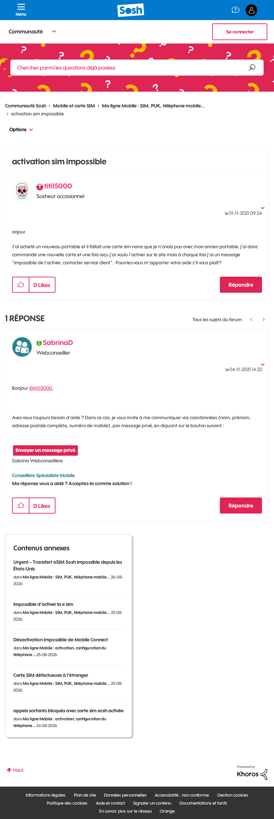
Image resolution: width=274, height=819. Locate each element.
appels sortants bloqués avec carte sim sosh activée (68, 711)
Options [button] (17, 129)
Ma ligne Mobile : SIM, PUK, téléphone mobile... (153, 106)
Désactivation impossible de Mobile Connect (60, 640)
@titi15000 (40, 388)
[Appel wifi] (263, 319)
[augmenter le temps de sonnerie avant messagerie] (252, 319)
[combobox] (137, 68)
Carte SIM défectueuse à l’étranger (50, 675)
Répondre (241, 284)
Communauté (26, 31)
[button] (21, 284)
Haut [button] (18, 770)
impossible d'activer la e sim (43, 604)
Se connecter (240, 32)
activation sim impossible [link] (37, 114)
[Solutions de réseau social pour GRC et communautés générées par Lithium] (252, 772)
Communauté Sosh (25, 106)
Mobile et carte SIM (74, 106)
